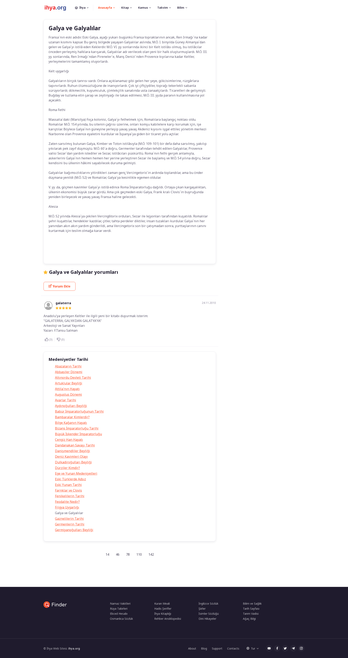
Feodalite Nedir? (67, 501)
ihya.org (74, 648)
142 (151, 554)
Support (217, 648)
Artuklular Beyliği (68, 383)
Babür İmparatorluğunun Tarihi (79, 411)
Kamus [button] (143, 7)
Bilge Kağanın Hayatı (71, 422)
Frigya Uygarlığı (67, 507)
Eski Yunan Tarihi (68, 485)
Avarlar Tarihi (65, 400)
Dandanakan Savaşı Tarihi (75, 445)
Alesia (69, 246)
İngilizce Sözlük (208, 603)
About (192, 648)
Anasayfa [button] (105, 7)
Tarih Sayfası (251, 608)
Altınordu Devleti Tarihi (73, 377)
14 (107, 554)
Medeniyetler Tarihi (63, 254)
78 (128, 554)
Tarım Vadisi (251, 613)
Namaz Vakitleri (120, 603)
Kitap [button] (125, 7)
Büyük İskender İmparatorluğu (78, 434)
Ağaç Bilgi (249, 619)
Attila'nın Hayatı (67, 389)
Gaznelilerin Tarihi (69, 518)
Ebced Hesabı (118, 613)
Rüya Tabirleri (118, 608)
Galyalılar (128, 246)
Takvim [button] (162, 7)
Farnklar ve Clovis (68, 490)
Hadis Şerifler (162, 608)
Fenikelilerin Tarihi (69, 496)
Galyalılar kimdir (151, 246)
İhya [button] (82, 7)
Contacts (233, 648)
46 (117, 554)
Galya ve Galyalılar (105, 246)
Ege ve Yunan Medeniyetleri (76, 473)
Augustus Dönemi (68, 394)
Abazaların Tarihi (68, 366)
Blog (204, 648)
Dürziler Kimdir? (67, 468)
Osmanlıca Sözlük (121, 619)
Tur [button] (253, 648)
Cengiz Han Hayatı (69, 439)
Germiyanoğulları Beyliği (74, 530)
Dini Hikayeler (207, 619)
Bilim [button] (180, 7)
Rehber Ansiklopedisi (167, 619)
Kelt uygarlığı (175, 246)
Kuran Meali (162, 603)
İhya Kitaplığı (162, 613)
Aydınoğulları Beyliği (71, 406)
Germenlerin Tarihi (69, 524)
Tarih (55, 246)
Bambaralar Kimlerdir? (72, 417)
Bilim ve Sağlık (252, 603)
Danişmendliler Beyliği (72, 451)
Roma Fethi (88, 254)
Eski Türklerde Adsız (70, 479)
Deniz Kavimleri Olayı (71, 456)
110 (139, 554)
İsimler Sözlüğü (209, 613)
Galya (84, 246)
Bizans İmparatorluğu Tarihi (76, 428)
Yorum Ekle (61, 286)
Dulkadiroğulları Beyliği (73, 462)
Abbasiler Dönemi (68, 372)
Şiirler (202, 608)
